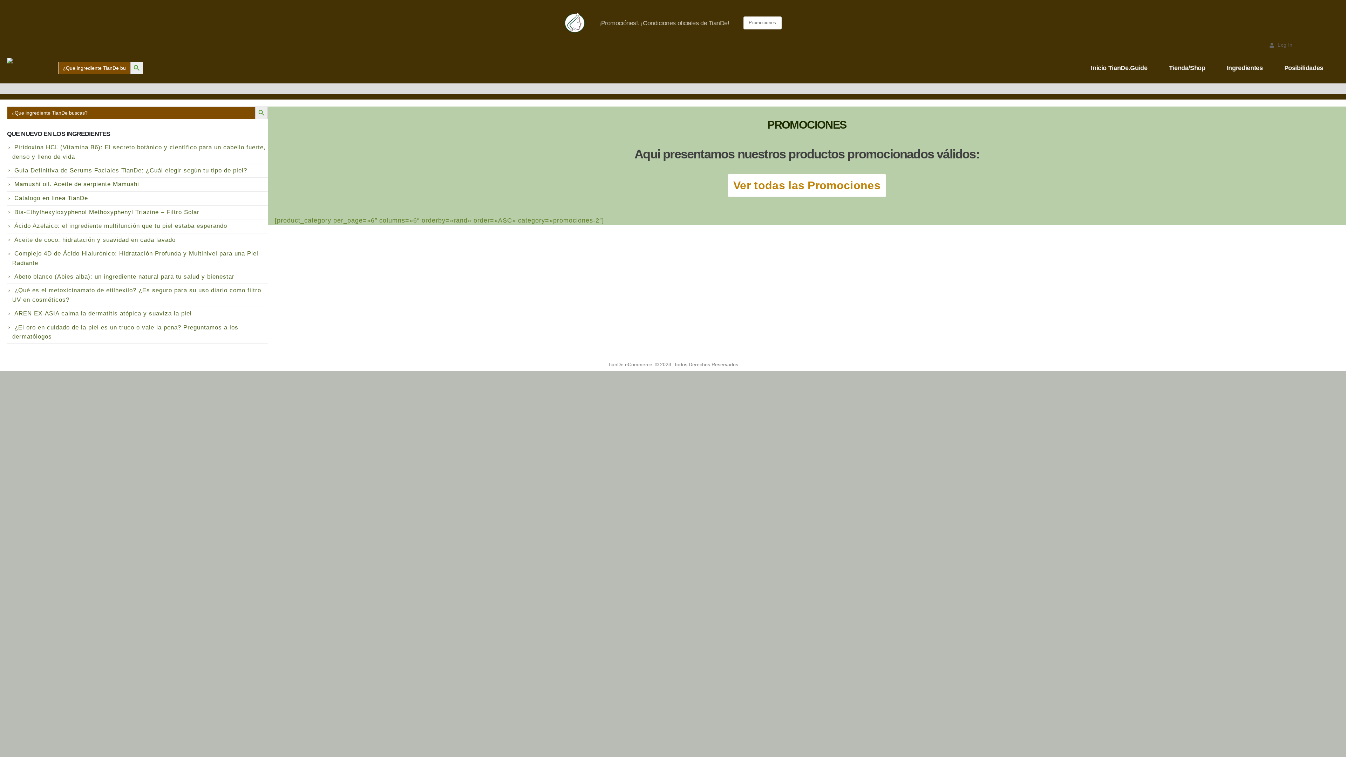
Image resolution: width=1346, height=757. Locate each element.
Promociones (762, 22)
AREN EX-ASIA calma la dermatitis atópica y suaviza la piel (103, 313)
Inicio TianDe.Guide (1119, 67)
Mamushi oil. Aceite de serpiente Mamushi (76, 184)
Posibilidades (1303, 67)
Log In (1285, 45)
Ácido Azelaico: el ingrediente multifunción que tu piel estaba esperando (120, 226)
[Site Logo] (30, 68)
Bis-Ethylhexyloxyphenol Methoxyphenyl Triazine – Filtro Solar (106, 212)
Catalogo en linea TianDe (51, 198)
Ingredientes (1245, 67)
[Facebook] (1309, 45)
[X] (1322, 45)
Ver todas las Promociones (807, 185)
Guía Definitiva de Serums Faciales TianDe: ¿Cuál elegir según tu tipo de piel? (130, 170)
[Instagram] (1334, 45)
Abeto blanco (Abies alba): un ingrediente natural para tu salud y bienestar (124, 276)
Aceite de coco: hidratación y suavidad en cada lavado (95, 240)
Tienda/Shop (1187, 67)
